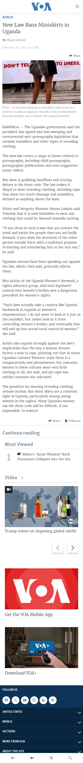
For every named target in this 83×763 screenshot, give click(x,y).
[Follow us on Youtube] (25, 700)
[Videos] (32, 758)
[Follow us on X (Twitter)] (15, 700)
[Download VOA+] (41, 647)
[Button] (75, 55)
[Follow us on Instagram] (34, 700)
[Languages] (51, 758)
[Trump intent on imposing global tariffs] (41, 506)
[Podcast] (52, 700)
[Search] (70, 758)
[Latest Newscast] (13, 758)
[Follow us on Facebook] (6, 700)
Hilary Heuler (16, 40)
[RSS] (43, 700)
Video (11, 478)
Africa (7, 17)
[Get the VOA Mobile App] (41, 588)
